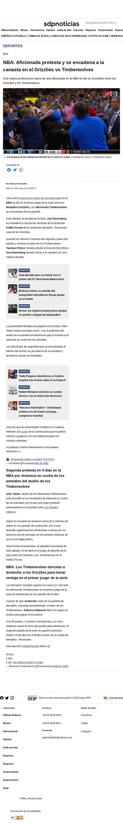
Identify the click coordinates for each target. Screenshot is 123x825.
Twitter (84, 723)
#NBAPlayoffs (31, 646)
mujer (24, 431)
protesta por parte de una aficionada (40, 198)
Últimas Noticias (9, 30)
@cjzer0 (15, 459)
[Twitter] (15, 169)
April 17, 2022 (61, 666)
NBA (5, 54)
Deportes (78, 30)
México (24, 30)
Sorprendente (105, 30)
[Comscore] (113, 697)
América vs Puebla (13, 36)
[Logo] (61, 24)
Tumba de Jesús (38, 36)
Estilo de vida (64, 30)
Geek (6, 788)
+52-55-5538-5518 (51, 715)
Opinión (50, 30)
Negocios (91, 30)
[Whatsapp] (21, 169)
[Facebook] (9, 169)
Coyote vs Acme (98, 36)
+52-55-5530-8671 (51, 723)
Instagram (86, 731)
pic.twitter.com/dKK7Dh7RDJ (37, 459)
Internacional (37, 30)
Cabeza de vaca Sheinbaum (68, 36)
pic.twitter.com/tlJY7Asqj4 (28, 662)
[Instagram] (12, 698)
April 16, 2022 (41, 463)
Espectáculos (10, 780)
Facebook (86, 715)
